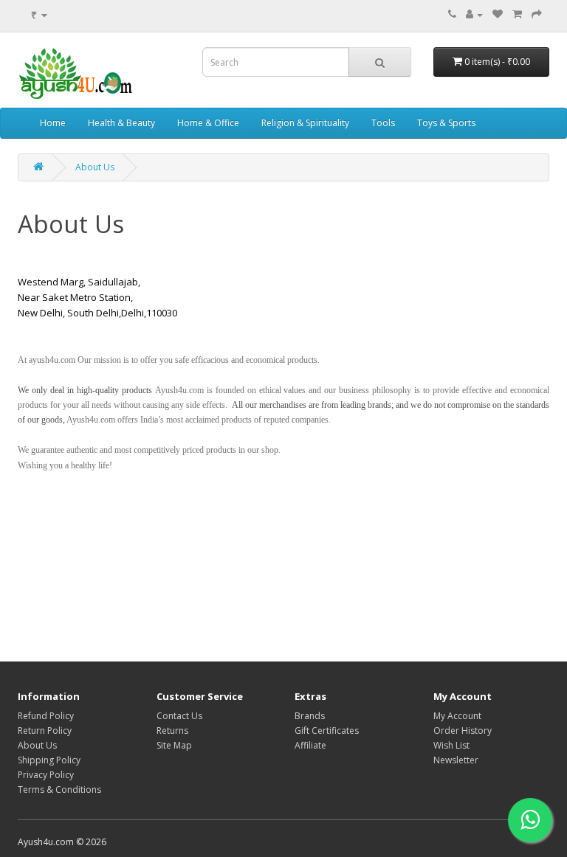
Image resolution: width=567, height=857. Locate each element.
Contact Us (179, 715)
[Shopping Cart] (517, 14)
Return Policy (45, 730)
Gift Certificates (327, 730)
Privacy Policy (46, 774)
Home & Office (208, 123)
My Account (457, 715)
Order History (462, 730)
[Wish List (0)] (497, 14)
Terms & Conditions (59, 789)
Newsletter (455, 760)
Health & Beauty (121, 123)
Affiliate (310, 745)
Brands (310, 715)
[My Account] (474, 14)
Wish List (451, 745)
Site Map (174, 745)
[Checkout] (537, 14)
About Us (94, 167)
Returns (172, 730)
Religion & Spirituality (305, 123)
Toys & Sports (446, 123)
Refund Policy (46, 715)
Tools (383, 123)
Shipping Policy (49, 760)
